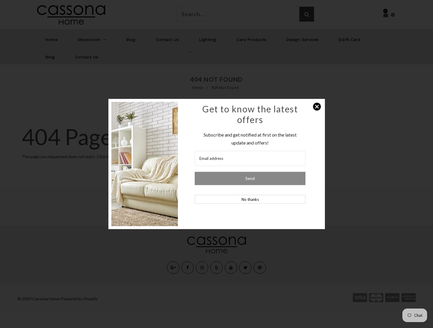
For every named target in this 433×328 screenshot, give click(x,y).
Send (250, 178)
